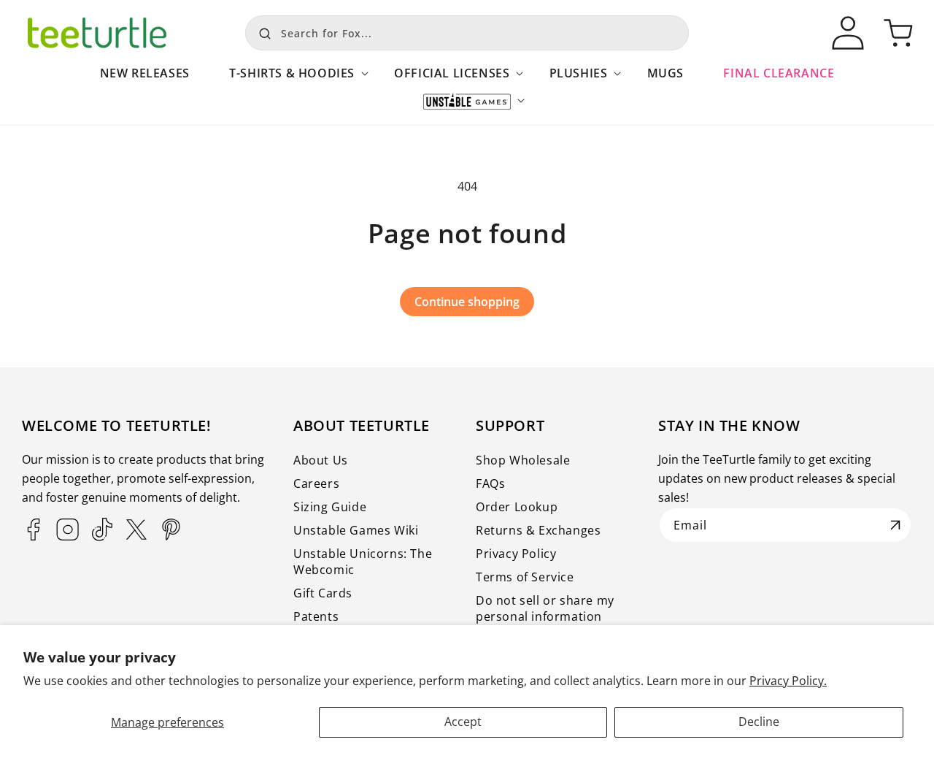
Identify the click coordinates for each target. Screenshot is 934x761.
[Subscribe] (895, 525)
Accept (463, 722)
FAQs (490, 483)
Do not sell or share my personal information (545, 608)
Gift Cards (322, 593)
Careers (316, 483)
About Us (320, 460)
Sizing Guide (329, 507)
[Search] (261, 31)
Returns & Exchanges (538, 530)
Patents (316, 616)
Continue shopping (467, 302)
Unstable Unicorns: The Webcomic (362, 562)
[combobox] (467, 32)
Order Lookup (516, 507)
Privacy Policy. (788, 681)
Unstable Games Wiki (355, 530)
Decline (758, 722)
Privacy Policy (516, 554)
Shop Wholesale (523, 460)
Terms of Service (525, 577)
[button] (291, 81)
